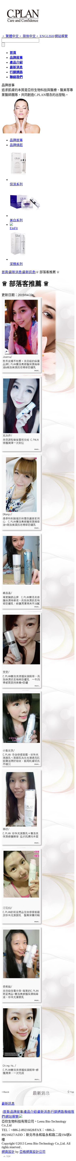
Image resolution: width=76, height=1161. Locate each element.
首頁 (5, 272)
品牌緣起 (16, 145)
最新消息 (15, 272)
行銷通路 (57, 1111)
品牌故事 (16, 140)
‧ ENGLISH (45, 36)
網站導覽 (61, 36)
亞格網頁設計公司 (32, 1152)
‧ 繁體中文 (10, 36)
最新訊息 (28, 272)
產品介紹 (30, 1111)
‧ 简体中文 (27, 36)
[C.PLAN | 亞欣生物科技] (23, 25)
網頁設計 (8, 1152)
